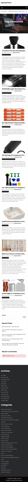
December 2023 (5, 396)
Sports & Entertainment (6, 92)
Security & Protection (6, 126)
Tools (2, 459)
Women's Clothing (5, 472)
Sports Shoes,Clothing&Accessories (10, 457)
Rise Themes (19, 480)
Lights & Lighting (5, 434)
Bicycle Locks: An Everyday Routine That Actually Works (12, 339)
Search (4, 315)
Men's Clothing (4, 438)
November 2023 (5, 398)
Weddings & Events (6, 470)
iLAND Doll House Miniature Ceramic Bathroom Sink (14, 221)
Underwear (4, 466)
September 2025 (5, 379)
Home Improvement (6, 430)
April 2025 (3, 384)
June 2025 (3, 381)
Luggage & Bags (5, 436)
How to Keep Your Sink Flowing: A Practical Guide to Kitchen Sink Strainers (13, 344)
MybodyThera (6, 3)
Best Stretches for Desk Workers (13, 11)
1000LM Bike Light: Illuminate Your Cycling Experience (14, 89)
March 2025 (4, 386)
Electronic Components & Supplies (10, 420)
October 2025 (4, 377)
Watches (3, 468)
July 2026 (3, 375)
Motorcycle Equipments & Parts (9, 443)
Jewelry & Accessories (7, 432)
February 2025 (4, 388)
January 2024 (4, 394)
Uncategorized (5, 463)
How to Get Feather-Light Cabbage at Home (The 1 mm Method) (13, 335)
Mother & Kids (4, 441)
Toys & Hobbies (5, 225)
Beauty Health (4, 413)
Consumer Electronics (6, 418)
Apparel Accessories (6, 409)
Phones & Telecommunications (9, 449)
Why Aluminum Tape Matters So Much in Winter (12, 330)
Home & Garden (5, 191)
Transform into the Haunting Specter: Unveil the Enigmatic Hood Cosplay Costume (14, 51)
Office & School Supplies (7, 447)
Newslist (8, 480)
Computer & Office (6, 415)
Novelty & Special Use (6, 54)
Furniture (3, 422)
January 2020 (4, 400)
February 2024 (4, 392)
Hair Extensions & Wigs (6, 424)
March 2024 (4, 390)
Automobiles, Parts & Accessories (8, 159)
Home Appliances (5, 297)
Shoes (2, 453)
